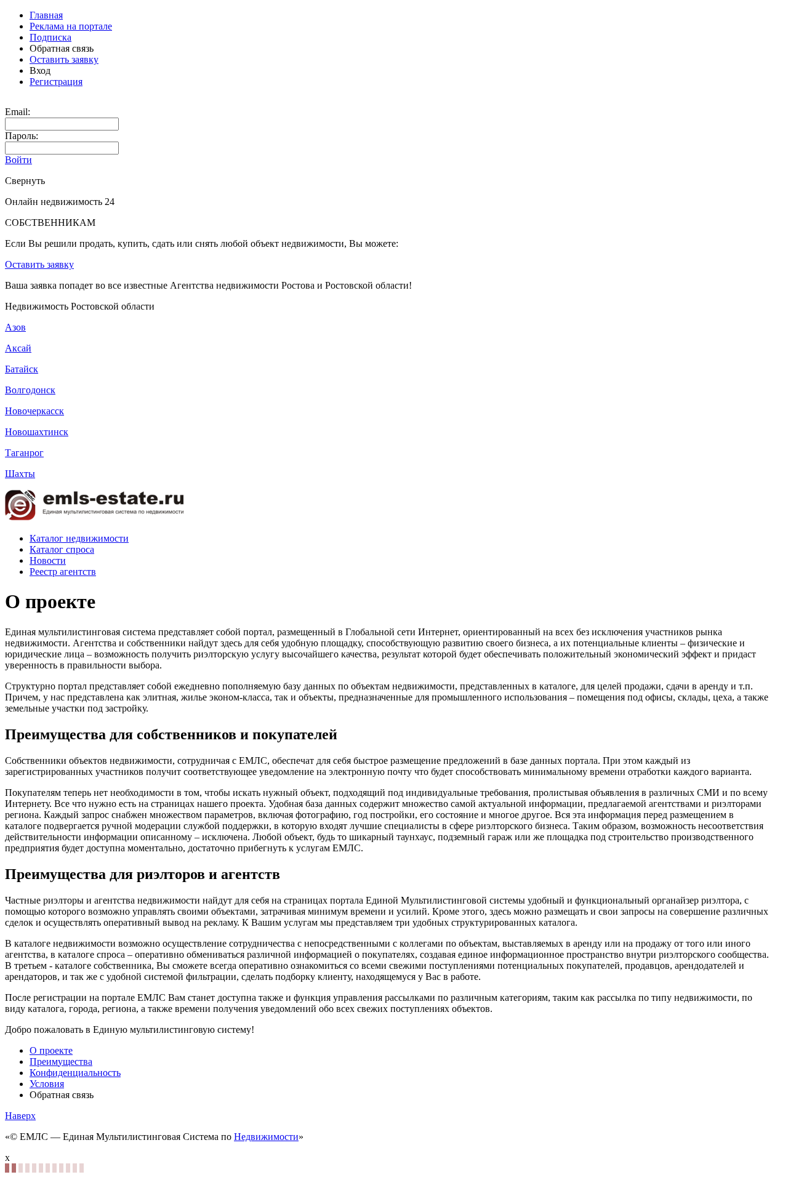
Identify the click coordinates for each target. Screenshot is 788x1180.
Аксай (18, 348)
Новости (48, 560)
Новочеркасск (34, 411)
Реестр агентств (63, 571)
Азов (15, 327)
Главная (46, 15)
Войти (18, 160)
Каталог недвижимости (79, 538)
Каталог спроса (62, 549)
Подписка (50, 37)
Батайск (21, 369)
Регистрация (56, 81)
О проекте (51, 1050)
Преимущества (61, 1061)
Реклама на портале (71, 26)
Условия (47, 1083)
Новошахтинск (36, 432)
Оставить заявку (64, 59)
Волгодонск (30, 390)
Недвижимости (266, 1136)
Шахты (20, 473)
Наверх (20, 1115)
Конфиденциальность (75, 1072)
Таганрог (24, 453)
